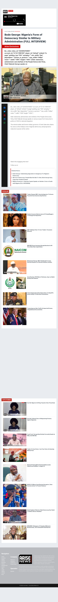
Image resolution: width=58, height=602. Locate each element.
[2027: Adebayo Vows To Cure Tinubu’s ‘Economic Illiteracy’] (14, 229)
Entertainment (4, 565)
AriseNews (17, 31)
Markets (12, 571)
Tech (3, 568)
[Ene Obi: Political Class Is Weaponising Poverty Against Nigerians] (14, 418)
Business (4, 562)
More (3, 574)
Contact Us (12, 562)
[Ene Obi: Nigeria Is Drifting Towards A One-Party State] (14, 402)
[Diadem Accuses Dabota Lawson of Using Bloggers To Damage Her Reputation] (14, 213)
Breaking (3, 558)
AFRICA (3, 561)
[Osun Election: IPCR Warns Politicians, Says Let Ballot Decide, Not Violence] (14, 276)
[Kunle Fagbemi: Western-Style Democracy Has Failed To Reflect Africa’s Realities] (14, 509)
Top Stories (6, 400)
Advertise (12, 561)
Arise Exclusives (12, 46)
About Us (12, 559)
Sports (3, 567)
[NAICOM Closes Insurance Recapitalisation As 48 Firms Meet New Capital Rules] (14, 245)
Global (3, 559)
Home (3, 556)
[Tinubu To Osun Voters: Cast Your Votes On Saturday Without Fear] (14, 448)
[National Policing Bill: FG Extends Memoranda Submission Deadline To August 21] (14, 464)
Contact (3, 573)
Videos (3, 571)
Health (3, 570)
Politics (3, 564)
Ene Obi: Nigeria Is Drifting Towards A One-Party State (41, 402)
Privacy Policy (13, 564)
